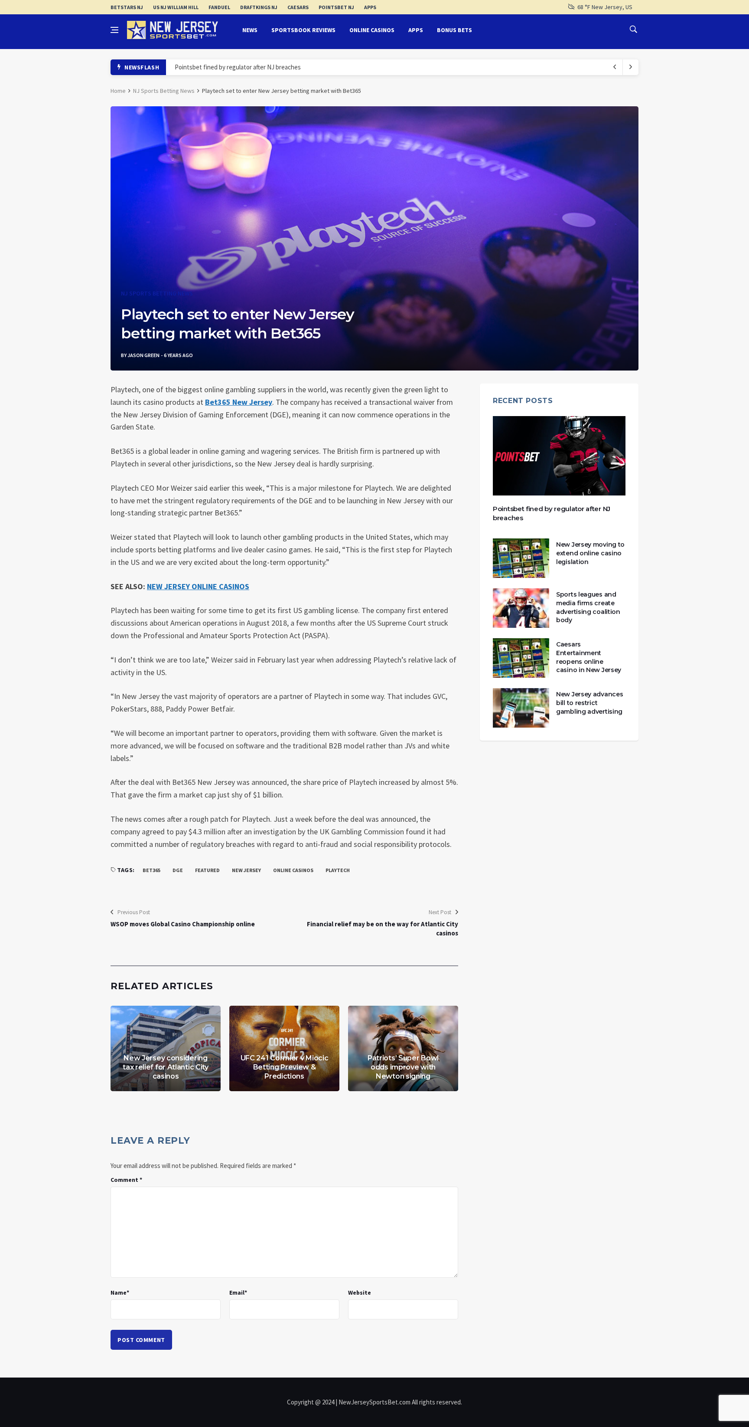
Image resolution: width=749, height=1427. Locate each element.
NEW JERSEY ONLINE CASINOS (198, 586)
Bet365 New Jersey (238, 402)
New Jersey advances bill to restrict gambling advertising (589, 702)
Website (359, 1292)
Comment (126, 1180)
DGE (178, 870)
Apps (370, 7)
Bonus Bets (454, 30)
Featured (207, 870)
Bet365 (151, 870)
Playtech (338, 870)
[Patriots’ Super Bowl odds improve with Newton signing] (403, 1048)
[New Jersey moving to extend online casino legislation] (521, 558)
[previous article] (630, 67)
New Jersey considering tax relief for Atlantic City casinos (165, 1067)
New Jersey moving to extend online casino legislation (590, 553)
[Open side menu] (114, 30)
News (249, 30)
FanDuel (219, 7)
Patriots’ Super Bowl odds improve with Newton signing (403, 1067)
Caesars (298, 7)
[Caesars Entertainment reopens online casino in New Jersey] (521, 658)
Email (238, 1292)
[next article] (615, 67)
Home (118, 91)
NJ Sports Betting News (164, 91)
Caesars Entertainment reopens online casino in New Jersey (588, 657)
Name (120, 1292)
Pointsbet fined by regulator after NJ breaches (238, 67)
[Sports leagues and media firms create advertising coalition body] (521, 608)
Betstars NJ (127, 7)
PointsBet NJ (336, 7)
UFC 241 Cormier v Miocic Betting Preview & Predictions (285, 1067)
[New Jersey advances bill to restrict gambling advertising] (521, 708)
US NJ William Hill (176, 7)
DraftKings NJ (258, 7)
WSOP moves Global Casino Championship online (183, 924)
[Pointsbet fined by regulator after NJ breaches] (559, 456)
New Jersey (246, 870)
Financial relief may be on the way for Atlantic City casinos (382, 928)
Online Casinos (371, 30)
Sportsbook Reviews (303, 30)
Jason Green (143, 355)
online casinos (293, 870)
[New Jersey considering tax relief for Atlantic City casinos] (166, 1048)
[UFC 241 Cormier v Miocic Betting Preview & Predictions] (284, 1048)
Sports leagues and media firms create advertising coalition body (588, 607)
